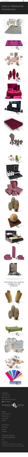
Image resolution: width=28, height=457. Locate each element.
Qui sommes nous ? (6, 413)
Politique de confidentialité (8, 437)
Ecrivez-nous (6, 397)
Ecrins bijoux (5, 418)
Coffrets (4, 420)
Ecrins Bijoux (5, 1)
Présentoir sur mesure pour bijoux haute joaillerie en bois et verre (14, 172)
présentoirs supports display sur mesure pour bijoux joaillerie (14, 139)
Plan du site (4, 442)
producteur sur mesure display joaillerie (14, 58)
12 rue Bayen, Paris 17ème (9, 399)
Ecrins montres (5, 416)
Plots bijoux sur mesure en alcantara (14, 253)
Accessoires (5, 427)
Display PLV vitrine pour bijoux (14, 236)
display (14, 75)
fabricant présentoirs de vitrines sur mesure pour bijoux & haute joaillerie (14, 123)
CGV (3, 439)
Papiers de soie (14, 377)
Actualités (4, 431)
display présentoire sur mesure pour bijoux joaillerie (14, 188)
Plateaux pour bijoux (14, 328)
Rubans (14, 361)
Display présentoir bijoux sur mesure (14, 26)
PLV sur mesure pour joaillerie (14, 269)
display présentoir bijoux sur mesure (14, 91)
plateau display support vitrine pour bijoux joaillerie (14, 42)
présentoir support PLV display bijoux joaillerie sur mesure (14, 107)
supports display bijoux (14, 155)
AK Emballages (21, 445)
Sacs (14, 345)
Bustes (14, 296)
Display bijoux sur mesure (14, 204)
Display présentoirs (14, 312)
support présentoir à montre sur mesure (14, 220)
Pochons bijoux (5, 424)
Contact (4, 429)
